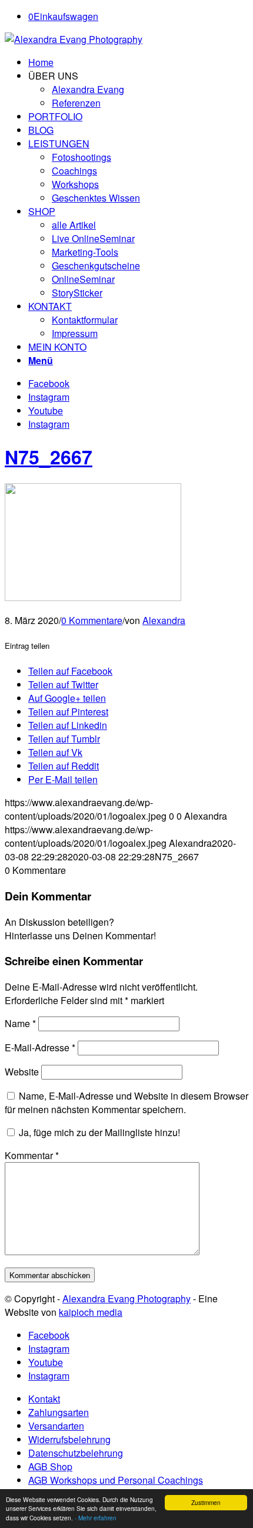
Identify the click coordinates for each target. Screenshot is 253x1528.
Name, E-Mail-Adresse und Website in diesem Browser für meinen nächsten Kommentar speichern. (126, 1102)
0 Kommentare (91, 620)
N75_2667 (48, 456)
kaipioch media (90, 1312)
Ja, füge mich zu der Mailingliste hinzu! (98, 1132)
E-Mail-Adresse (40, 1047)
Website (22, 1071)
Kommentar (32, 1155)
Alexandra (163, 620)
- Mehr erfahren (95, 1517)
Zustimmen (206, 1502)
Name (20, 1023)
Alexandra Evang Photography (126, 1298)
